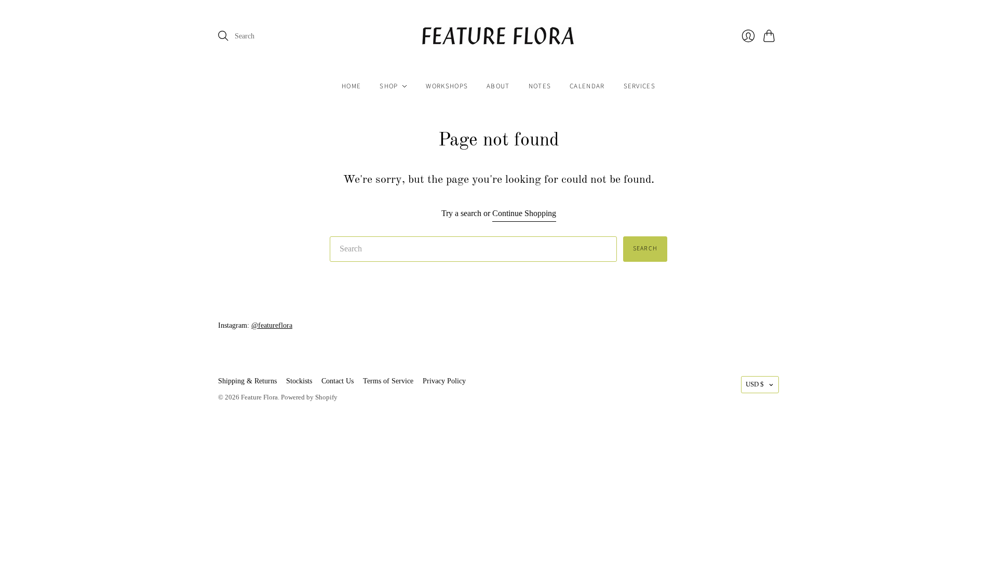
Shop (389, 86)
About (498, 86)
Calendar (587, 86)
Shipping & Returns (247, 381)
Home (351, 86)
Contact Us (337, 381)
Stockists (299, 381)
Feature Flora (259, 397)
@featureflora (271, 325)
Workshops (447, 86)
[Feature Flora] (498, 36)
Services (639, 86)
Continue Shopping (524, 213)
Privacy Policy (444, 381)
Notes (540, 86)
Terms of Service (388, 381)
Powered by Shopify (309, 397)
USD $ (755, 384)
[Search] (223, 36)
